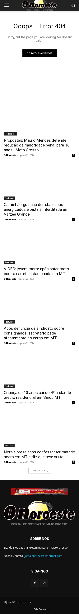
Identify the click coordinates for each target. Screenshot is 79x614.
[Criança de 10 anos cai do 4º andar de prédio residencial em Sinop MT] (39, 370)
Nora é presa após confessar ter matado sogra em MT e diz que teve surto (39, 454)
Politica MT (10, 133)
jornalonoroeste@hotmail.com (43, 556)
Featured (9, 198)
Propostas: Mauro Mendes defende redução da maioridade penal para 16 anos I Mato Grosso (37, 145)
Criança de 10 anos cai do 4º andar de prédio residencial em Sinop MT (37, 395)
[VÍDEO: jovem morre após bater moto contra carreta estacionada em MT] (39, 246)
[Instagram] (44, 583)
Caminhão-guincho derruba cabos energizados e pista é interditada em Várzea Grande (36, 209)
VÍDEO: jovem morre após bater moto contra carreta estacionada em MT (36, 271)
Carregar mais (38, 470)
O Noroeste (10, 155)
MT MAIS (9, 445)
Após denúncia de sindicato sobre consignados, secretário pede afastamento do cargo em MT (34, 333)
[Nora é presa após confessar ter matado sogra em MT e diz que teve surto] (39, 429)
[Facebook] (35, 583)
